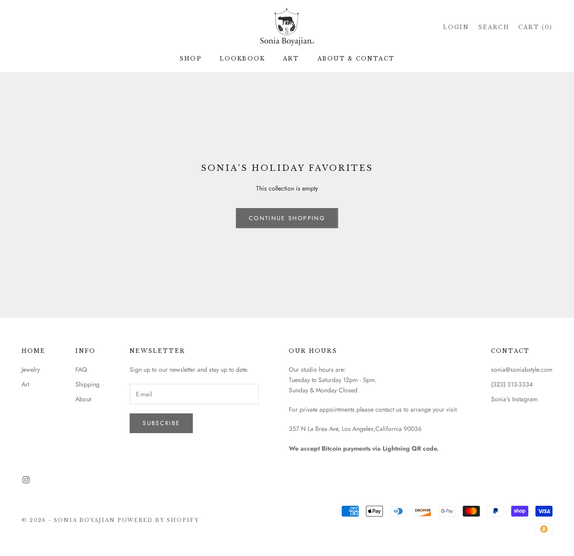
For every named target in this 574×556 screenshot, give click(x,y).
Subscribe (161, 423)
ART (291, 58)
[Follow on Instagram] (26, 479)
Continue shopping (287, 218)
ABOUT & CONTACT (356, 58)
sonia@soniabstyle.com (521, 369)
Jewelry (31, 369)
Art (25, 384)
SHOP (190, 58)
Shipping (87, 384)
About (83, 399)
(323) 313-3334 (512, 384)
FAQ (81, 369)
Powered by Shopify (158, 520)
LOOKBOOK (242, 58)
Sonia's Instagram (514, 399)
